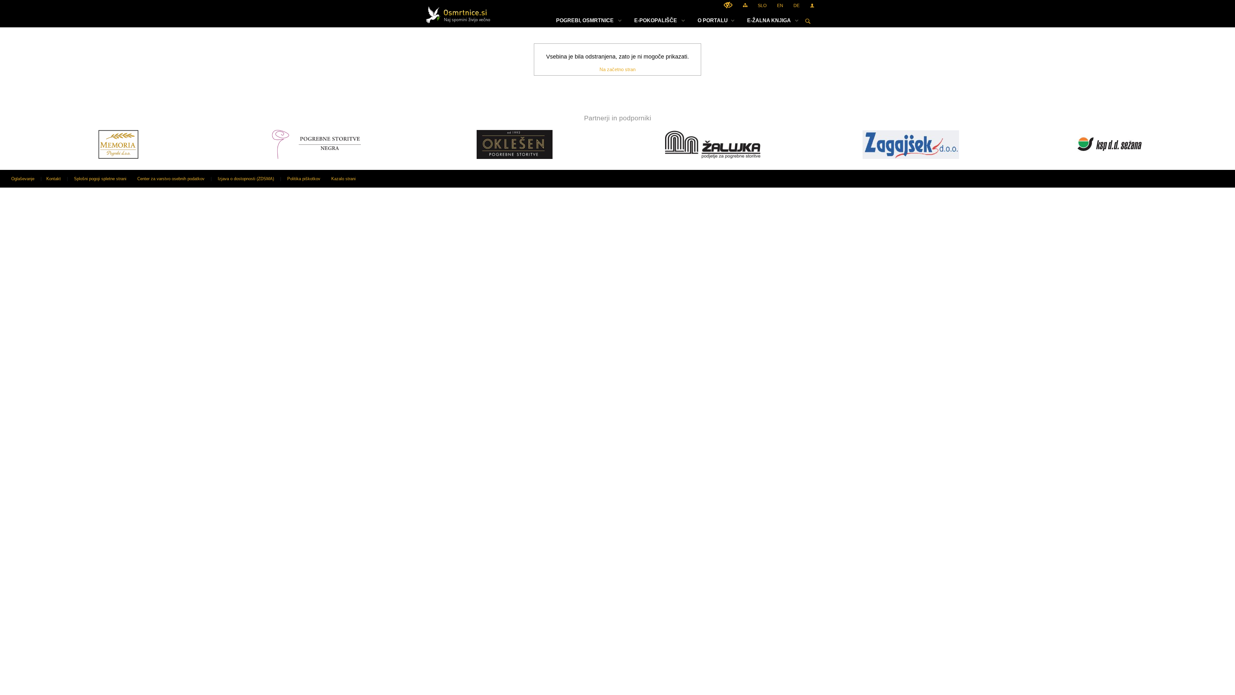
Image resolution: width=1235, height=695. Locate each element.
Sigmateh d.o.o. (1214, 178)
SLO (762, 5)
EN (780, 5)
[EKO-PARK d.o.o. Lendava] (1128, 144)
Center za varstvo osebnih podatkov (171, 178)
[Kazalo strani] (745, 5)
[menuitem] (587, 20)
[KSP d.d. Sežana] (930, 144)
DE (796, 5)
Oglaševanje (22, 178)
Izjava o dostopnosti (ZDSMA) (246, 178)
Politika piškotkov (303, 178)
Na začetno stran (617, 69)
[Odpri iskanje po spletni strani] (807, 21)
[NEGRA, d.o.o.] (138, 144)
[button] (11, 146)
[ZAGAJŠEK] (732, 144)
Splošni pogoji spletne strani (100, 178)
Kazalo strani (343, 178)
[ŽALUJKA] (534, 144)
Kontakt (53, 178)
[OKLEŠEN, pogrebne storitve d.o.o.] (336, 144)
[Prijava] (812, 5)
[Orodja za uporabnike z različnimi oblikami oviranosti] (728, 5)
